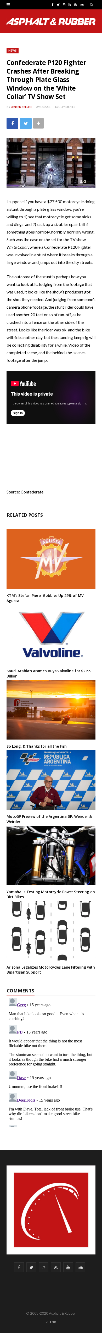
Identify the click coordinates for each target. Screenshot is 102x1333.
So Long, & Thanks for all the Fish (37, 746)
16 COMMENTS (65, 106)
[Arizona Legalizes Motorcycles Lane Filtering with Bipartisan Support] (51, 930)
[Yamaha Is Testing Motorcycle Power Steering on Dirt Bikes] (51, 855)
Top (52, 1322)
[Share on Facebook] (12, 123)
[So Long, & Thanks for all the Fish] (51, 710)
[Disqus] (51, 1061)
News (12, 50)
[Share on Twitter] (26, 123)
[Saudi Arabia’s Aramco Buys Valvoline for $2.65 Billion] (51, 634)
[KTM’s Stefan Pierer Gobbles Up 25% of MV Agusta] (51, 559)
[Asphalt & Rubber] (51, 21)
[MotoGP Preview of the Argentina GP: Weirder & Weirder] (51, 780)
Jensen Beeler (21, 106)
